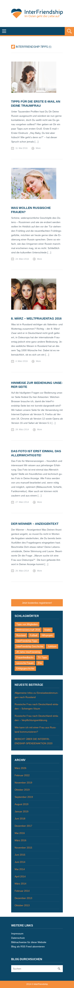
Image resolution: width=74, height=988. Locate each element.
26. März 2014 (22, 571)
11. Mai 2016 (21, 148)
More (38, 148)
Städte (47, 630)
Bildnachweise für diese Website (28, 942)
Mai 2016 (20, 833)
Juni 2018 (20, 818)
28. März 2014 (22, 429)
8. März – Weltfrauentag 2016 (36, 318)
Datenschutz (18, 937)
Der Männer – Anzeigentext (34, 523)
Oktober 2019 (22, 789)
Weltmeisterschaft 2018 (28, 630)
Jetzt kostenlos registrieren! (37, 602)
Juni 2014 (20, 862)
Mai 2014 (20, 869)
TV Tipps (42, 657)
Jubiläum (51, 646)
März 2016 (20, 840)
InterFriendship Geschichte (29, 646)
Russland (21, 635)
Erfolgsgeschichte (25, 668)
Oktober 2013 (22, 905)
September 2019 (24, 797)
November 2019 (23, 782)
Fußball (33, 635)
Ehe (40, 663)
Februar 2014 (22, 890)
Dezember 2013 (23, 898)
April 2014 (20, 876)
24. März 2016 (22, 259)
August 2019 (21, 804)
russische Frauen (25, 663)
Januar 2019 (21, 811)
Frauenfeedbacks (25, 657)
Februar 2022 (22, 775)
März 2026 (20, 768)
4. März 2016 (21, 361)
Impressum (17, 933)
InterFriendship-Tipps (26, 641)
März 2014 (20, 883)
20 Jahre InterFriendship (28, 652)
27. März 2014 (22, 502)
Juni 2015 (20, 854)
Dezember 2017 (23, 825)
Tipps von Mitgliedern (27, 624)
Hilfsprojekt (47, 635)
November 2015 (23, 847)
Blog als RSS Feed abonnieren (28, 946)
